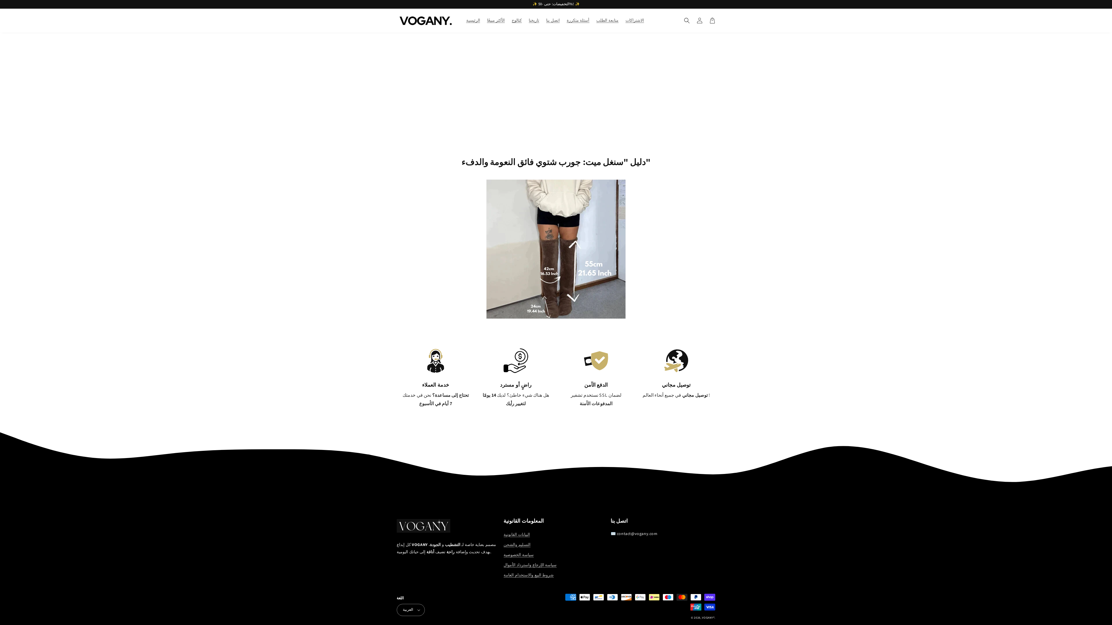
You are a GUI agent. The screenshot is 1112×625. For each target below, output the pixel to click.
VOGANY (707, 618)
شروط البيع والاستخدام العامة (529, 575)
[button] (687, 20)
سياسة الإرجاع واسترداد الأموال (530, 565)
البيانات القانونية (517, 535)
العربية (408, 609)
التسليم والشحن (517, 545)
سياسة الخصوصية (519, 555)
